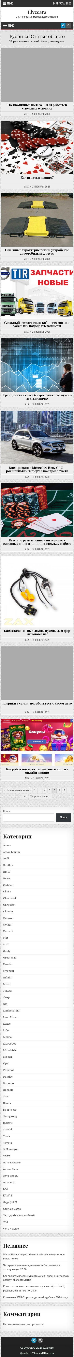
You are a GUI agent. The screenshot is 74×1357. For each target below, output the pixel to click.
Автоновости (10, 1175)
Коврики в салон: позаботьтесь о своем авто (37, 703)
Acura (7, 845)
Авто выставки (12, 1162)
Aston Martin (11, 852)
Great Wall (9, 957)
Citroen (8, 911)
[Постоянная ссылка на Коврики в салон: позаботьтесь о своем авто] (37, 673)
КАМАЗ (7, 1195)
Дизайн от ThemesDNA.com (37, 1353)
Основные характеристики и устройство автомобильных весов (37, 251)
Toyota (7, 1142)
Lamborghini (11, 1010)
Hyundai (8, 970)
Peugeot (8, 1070)
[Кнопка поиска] (68, 25)
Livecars (37, 12)
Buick (6, 878)
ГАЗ (5, 1188)
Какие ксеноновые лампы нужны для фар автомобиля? (37, 632)
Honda (7, 964)
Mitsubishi (10, 1050)
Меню (10, 3)
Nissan (7, 1056)
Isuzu (6, 984)
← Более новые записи (17, 790)
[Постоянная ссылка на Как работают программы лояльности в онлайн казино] (37, 742)
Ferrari (8, 931)
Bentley (8, 865)
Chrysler (9, 904)
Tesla (6, 1136)
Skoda (7, 1103)
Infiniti (7, 977)
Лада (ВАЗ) (10, 1202)
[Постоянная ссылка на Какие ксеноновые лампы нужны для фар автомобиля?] (37, 591)
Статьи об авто (38, 57)
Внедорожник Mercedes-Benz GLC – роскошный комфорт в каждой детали (37, 469)
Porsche (8, 1083)
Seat (6, 1096)
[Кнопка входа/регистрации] (63, 25)
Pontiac (8, 1076)
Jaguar (7, 990)
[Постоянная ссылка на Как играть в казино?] (37, 147)
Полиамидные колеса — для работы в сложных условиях (37, 106)
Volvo (6, 1155)
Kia (5, 1003)
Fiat (5, 937)
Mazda (7, 1037)
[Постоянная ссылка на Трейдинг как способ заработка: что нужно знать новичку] (37, 365)
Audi (6, 858)
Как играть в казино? (37, 177)
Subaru (7, 1122)
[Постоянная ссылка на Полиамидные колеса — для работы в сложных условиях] (37, 75)
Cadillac (8, 885)
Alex (26, 114)
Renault (8, 1089)
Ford (6, 944)
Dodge (7, 924)
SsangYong (10, 1116)
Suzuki (7, 1129)
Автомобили (10, 1169)
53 (25, 796)
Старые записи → (40, 796)
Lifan (6, 1030)
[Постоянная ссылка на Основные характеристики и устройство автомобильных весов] (37, 220)
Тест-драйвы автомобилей (19, 1215)
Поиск (6, 811)
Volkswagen (10, 1149)
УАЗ (5, 1222)
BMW (6, 871)
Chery (7, 891)
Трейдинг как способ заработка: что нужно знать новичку (37, 396)
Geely (6, 951)
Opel (6, 1063)
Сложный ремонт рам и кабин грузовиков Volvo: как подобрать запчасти (37, 324)
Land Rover (10, 1017)
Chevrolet (9, 898)
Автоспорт (9, 1182)
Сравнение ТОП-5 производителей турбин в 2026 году (35, 1297)
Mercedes (9, 1043)
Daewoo (8, 918)
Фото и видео (11, 1228)
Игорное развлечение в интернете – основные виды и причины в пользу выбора (37, 542)
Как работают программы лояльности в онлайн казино (37, 771)
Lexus (7, 1023)
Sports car (10, 1109)
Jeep (6, 997)
